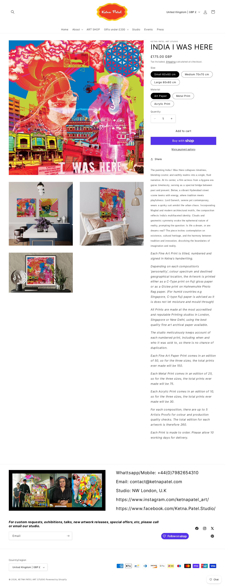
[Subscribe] (68, 536)
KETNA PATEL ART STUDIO (31, 579)
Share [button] (158, 159)
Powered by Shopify (56, 579)
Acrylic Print (162, 103)
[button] (13, 12)
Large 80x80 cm (165, 82)
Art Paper (160, 95)
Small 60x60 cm (165, 74)
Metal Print (183, 95)
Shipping (171, 61)
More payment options (183, 149)
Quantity (155, 111)
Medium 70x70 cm (197, 74)
